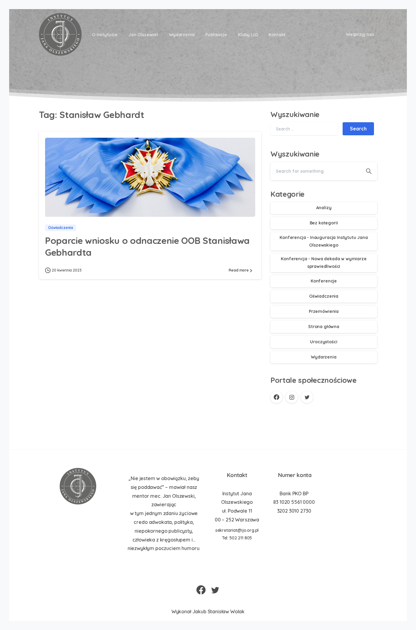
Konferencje (324, 281)
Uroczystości (323, 341)
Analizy (324, 207)
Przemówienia (324, 311)
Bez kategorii (324, 223)
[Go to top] (390, 622)
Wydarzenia (323, 357)
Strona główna (323, 326)
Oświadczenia (323, 296)
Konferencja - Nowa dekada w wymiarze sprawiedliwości (323, 262)
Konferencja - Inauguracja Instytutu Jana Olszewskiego (324, 241)
